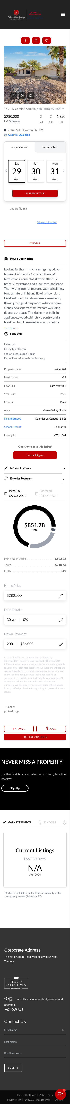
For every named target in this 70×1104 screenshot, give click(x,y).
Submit (13, 1067)
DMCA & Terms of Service (37, 1100)
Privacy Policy (14, 1100)
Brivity (32, 1095)
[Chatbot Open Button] (60, 1094)
